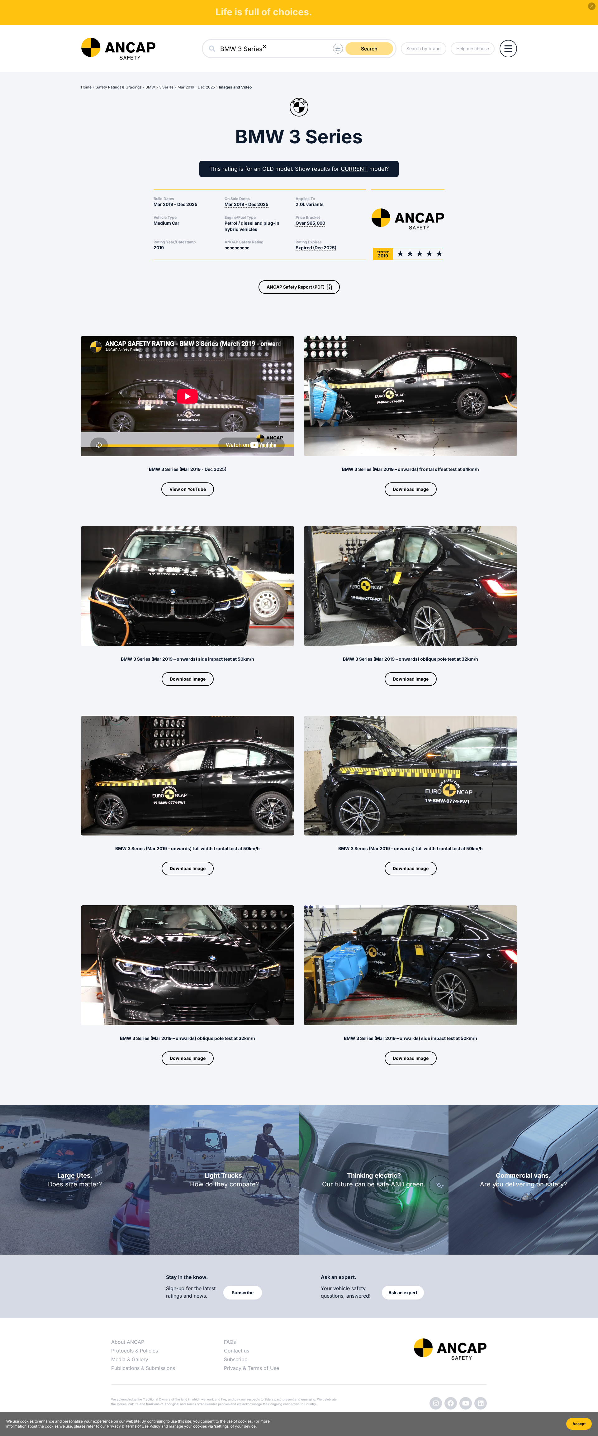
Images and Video (235, 87)
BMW (150, 87)
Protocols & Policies (134, 1350)
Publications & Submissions (143, 1368)
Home (86, 87)
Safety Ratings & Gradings (118, 87)
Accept (579, 1423)
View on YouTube (187, 489)
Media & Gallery (129, 1359)
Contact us (236, 1350)
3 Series (166, 87)
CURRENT (354, 168)
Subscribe (235, 1359)
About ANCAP (127, 1342)
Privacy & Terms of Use (251, 1368)
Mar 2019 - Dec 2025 (196, 87)
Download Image (411, 489)
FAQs (230, 1342)
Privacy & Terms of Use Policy (133, 1426)
